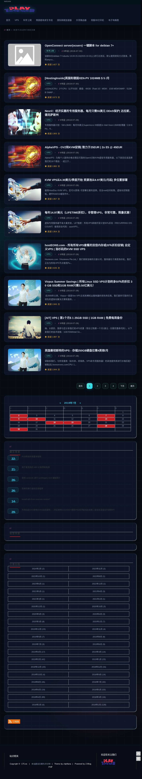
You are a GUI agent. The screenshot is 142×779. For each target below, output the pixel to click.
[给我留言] (138, 759)
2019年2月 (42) (38, 659)
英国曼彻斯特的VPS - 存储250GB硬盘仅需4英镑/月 (76, 350)
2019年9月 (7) (38, 637)
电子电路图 (113, 20)
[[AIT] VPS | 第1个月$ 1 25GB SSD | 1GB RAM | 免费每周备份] (24, 327)
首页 (8, 20)
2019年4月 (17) (38, 652)
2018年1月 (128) (99, 705)
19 (72, 422)
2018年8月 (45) (38, 682)
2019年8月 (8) (99, 637)
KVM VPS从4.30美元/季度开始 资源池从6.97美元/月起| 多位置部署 (86, 179)
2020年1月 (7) (99, 621)
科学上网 (27, 20)
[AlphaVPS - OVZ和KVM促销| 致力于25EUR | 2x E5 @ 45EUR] (24, 156)
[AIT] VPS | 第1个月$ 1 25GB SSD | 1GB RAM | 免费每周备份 (83, 317)
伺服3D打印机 (97, 20)
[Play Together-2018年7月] (19, 10)
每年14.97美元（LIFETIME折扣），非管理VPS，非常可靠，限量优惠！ (88, 212)
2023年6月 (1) (38, 584)
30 (19, 429)
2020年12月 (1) (38, 606)
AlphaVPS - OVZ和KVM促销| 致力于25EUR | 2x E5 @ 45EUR (83, 147)
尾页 (132, 386)
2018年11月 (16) (99, 667)
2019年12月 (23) (38, 629)
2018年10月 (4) (38, 674)
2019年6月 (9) (99, 644)
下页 (122, 386)
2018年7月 (70, 403)
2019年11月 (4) (99, 629)
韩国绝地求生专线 (44, 20)
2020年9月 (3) (38, 614)
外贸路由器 (81, 20)
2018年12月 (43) (38, 667)
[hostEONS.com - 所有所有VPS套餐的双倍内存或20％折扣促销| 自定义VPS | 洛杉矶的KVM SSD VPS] (24, 256)
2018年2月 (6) (38, 705)
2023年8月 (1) (99, 576)
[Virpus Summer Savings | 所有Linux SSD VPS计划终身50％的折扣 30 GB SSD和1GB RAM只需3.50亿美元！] (24, 293)
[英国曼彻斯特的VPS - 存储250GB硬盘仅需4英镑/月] (24, 360)
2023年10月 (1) (38, 576)
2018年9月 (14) (99, 674)
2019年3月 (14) (99, 652)
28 (106, 426)
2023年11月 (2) (99, 569)
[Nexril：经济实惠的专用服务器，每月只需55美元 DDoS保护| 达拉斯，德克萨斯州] (24, 122)
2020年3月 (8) (38, 621)
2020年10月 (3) (99, 606)
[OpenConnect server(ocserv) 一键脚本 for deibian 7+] (24, 55)
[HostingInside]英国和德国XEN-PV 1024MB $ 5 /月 (77, 78)
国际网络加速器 (64, 20)
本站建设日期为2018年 (41, 764)
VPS (17, 20)
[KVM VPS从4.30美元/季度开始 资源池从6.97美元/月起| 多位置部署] (24, 189)
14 (106, 419)
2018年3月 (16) (99, 697)
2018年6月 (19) (38, 689)
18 (54, 422)
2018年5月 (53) (99, 689)
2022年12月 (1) (99, 584)
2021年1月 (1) (99, 599)
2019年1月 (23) (99, 659)
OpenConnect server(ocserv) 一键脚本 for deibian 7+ (79, 45)
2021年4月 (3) (99, 591)
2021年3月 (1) (38, 599)
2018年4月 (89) (38, 697)
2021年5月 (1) (38, 591)
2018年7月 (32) (99, 682)
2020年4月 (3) (99, 614)
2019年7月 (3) (38, 644)
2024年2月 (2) (38, 569)
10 (37, 419)
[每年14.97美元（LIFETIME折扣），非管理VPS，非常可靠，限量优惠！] (24, 222)
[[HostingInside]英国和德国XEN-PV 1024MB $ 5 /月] (24, 87)
